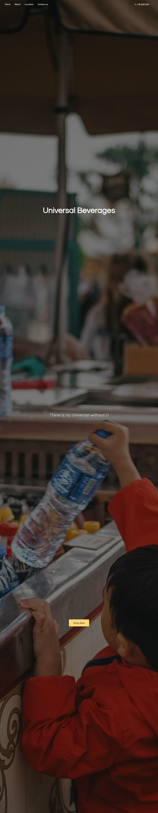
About (17, 4)
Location (29, 4)
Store (7, 4)
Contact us (43, 4)
